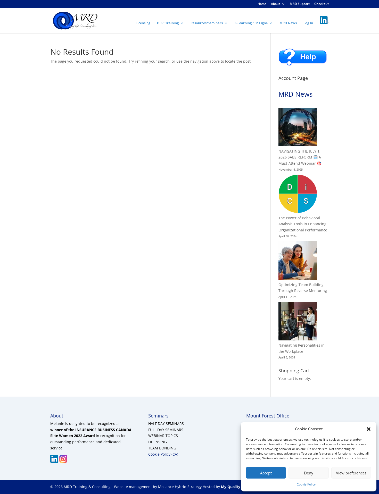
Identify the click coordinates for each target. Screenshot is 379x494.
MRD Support (300, 4)
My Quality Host (235, 486)
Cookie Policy (306, 484)
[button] (368, 429)
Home (262, 4)
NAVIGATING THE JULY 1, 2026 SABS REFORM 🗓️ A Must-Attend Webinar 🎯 (299, 157)
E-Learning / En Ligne (251, 23)
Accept (266, 472)
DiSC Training (168, 23)
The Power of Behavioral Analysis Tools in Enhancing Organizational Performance (302, 224)
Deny (308, 472)
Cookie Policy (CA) (163, 454)
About (275, 4)
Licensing (143, 23)
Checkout (321, 4)
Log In (308, 23)
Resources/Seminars (207, 23)
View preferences (351, 472)
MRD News (288, 23)
